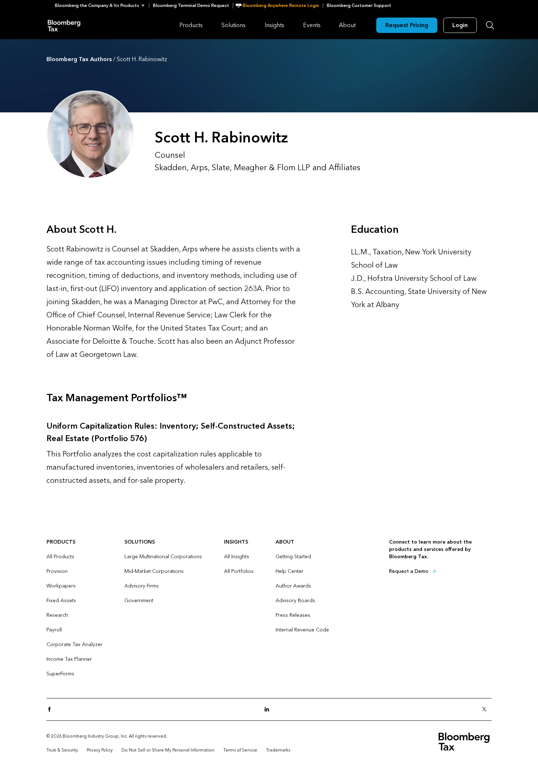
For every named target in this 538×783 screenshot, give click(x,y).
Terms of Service (240, 750)
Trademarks (278, 750)
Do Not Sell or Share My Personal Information (168, 750)
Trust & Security (62, 750)
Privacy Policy (100, 750)
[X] (486, 709)
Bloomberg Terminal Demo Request (191, 5)
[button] (102, 5)
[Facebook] (51, 709)
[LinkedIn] (269, 709)
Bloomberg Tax (64, 25)
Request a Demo (409, 571)
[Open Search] (490, 25)
